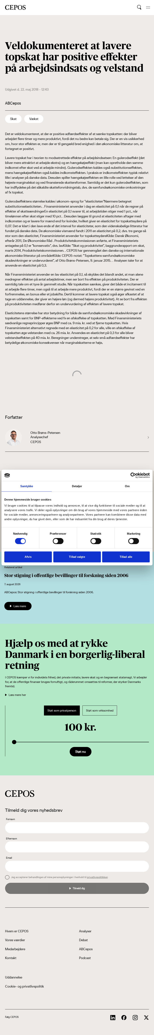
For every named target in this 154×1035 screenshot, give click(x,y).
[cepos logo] (19, 793)
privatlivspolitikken (97, 877)
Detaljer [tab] (77, 486)
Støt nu (80, 751)
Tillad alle (126, 556)
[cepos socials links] (113, 1017)
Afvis (28, 556)
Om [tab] (127, 486)
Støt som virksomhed (99, 710)
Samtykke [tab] (26, 486)
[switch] (58, 541)
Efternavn (11, 838)
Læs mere (20, 606)
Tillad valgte (77, 556)
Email (9, 857)
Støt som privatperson (62, 710)
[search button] (139, 7)
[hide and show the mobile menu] (148, 7)
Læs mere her (17, 695)
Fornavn (10, 819)
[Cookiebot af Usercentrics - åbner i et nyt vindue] (133, 475)
